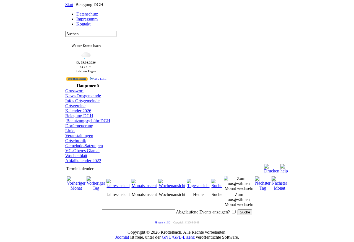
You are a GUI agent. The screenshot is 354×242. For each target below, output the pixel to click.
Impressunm (87, 19)
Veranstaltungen (79, 135)
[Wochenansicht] (172, 185)
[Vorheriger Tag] (96, 188)
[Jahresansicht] (118, 185)
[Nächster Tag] (262, 188)
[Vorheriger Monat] (76, 188)
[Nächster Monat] (279, 188)
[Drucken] (271, 167)
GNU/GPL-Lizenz (178, 237)
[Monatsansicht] (144, 185)
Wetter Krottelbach (86, 45)
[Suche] (217, 185)
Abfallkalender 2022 (83, 160)
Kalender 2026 (78, 110)
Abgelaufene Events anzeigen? (203, 212)
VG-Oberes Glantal (82, 150)
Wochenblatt (76, 155)
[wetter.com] (77, 80)
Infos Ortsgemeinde (82, 100)
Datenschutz (87, 14)
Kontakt (83, 24)
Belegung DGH (79, 115)
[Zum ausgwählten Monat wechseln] (239, 188)
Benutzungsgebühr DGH (88, 120)
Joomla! (122, 237)
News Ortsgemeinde (83, 95)
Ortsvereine (75, 105)
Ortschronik (75, 140)
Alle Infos (99, 79)
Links (70, 130)
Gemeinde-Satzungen (84, 145)
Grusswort (74, 90)
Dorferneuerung (79, 125)
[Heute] (198, 185)
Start (69, 4)
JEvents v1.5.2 (163, 222)
